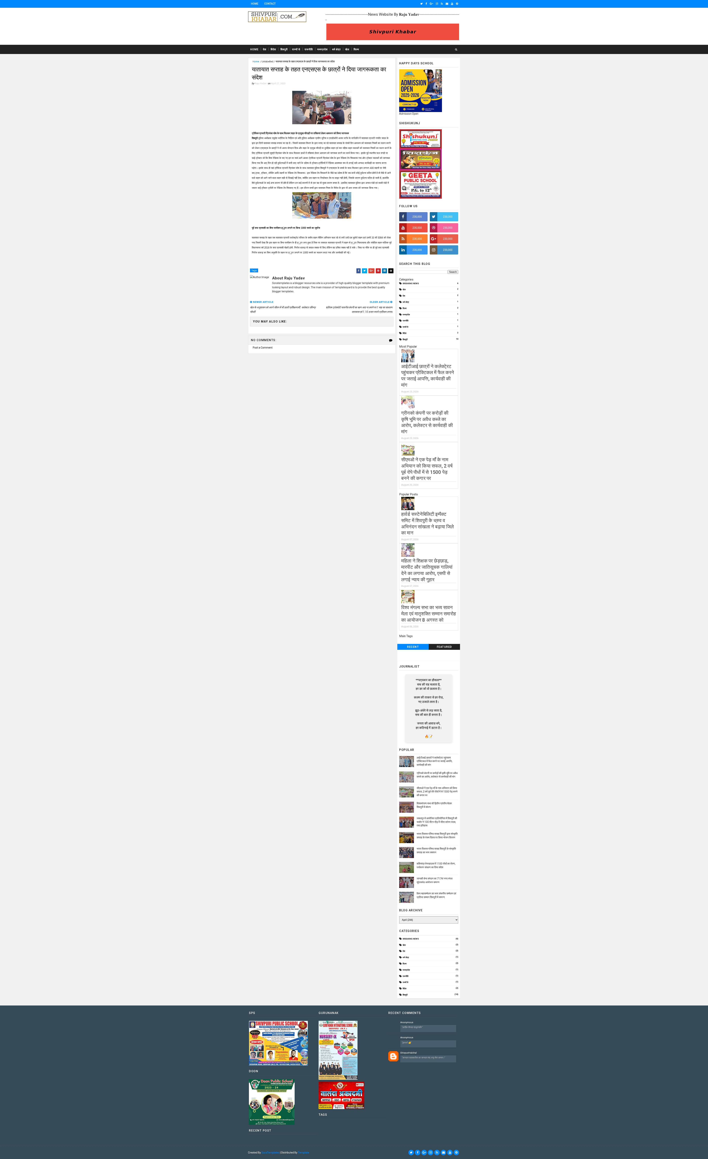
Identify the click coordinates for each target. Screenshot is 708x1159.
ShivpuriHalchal (408, 1052)
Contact (270, 3)
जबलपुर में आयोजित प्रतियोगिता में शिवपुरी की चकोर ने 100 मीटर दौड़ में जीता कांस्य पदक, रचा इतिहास (437, 822)
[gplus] (431, 3)
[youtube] (452, 3)
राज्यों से (296, 49)
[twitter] (421, 3)
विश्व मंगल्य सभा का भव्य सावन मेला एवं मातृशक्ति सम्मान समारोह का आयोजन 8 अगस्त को (428, 614)
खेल (347, 49)
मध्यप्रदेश (322, 49)
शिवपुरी (284, 49)
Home (254, 3)
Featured (444, 646)
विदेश (273, 49)
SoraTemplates (270, 1152)
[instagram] (437, 3)
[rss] (442, 3)
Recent (413, 646)
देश (264, 49)
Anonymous (406, 1022)
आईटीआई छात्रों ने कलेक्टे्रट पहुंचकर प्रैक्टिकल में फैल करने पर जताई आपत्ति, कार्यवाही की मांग (434, 761)
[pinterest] (457, 3)
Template (303, 1152)
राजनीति (309, 49)
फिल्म (356, 49)
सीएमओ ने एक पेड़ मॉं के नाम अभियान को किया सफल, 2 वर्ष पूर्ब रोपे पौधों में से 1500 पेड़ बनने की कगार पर (437, 792)
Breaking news (411, 283)
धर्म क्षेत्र (336, 49)
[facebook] (426, 3)
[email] (447, 3)
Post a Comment (263, 347)
